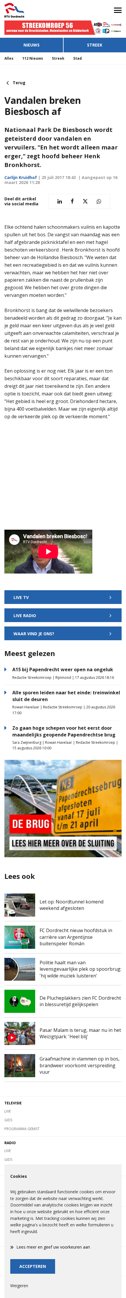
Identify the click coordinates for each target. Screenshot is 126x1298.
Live (7, 1111)
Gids (8, 1120)
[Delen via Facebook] (72, 201)
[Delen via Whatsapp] (98, 201)
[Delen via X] (85, 201)
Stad (77, 58)
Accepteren (32, 1266)
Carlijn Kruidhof (20, 177)
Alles (8, 58)
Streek (94, 45)
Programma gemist (22, 1128)
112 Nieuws (32, 58)
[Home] (31, 10)
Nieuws (31, 45)
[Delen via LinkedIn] (59, 201)
